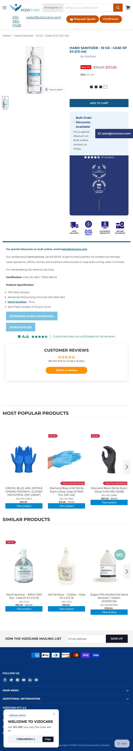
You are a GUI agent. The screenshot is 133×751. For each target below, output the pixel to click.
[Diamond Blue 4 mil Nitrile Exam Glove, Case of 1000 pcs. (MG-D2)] (66, 428)
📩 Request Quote (82, 19)
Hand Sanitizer (17, 302)
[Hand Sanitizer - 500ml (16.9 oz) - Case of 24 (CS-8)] (24, 534)
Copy (48, 739)
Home (7, 35)
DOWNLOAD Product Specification (32, 316)
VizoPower (110, 19)
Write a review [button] (66, 370)
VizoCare (90, 56)
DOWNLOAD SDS (21, 327)
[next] (126, 467)
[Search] (118, 8)
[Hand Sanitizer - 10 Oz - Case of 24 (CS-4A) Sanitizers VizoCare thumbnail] (5, 101)
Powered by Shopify (98, 745)
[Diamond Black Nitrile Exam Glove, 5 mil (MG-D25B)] (109, 428)
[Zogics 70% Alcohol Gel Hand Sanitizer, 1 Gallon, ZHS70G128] (109, 534)
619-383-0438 (16, 21)
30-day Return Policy (88, 232)
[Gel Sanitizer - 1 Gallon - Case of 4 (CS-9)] (66, 534)
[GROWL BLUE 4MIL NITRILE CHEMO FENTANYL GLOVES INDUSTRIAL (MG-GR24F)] (24, 428)
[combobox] (88, 8)
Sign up (117, 638)
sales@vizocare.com (43, 17)
